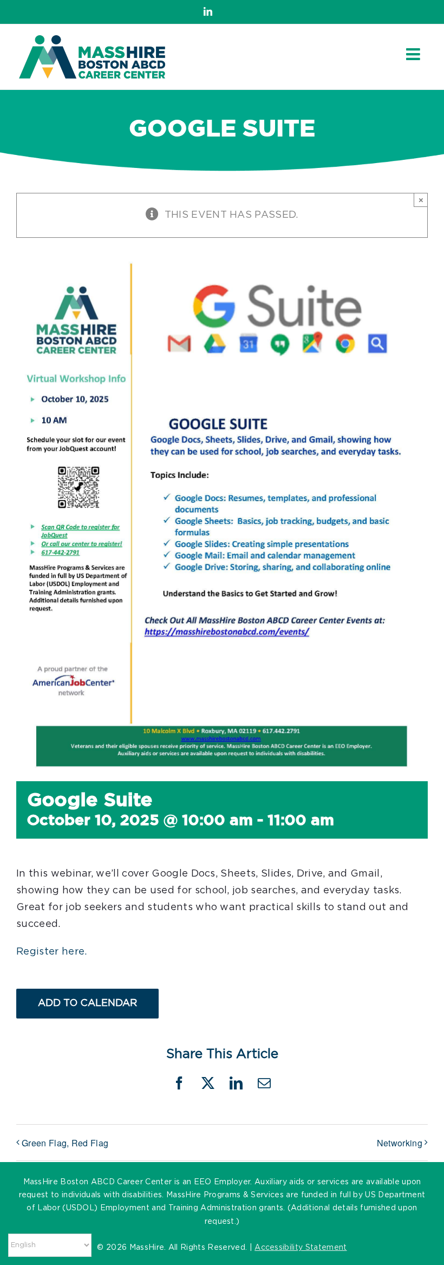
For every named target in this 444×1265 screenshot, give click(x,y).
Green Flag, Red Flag (65, 1143)
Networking (399, 1143)
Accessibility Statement (300, 1247)
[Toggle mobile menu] (414, 54)
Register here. (51, 952)
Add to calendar (87, 1003)
